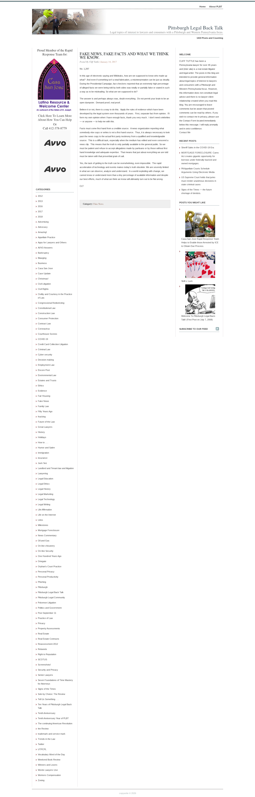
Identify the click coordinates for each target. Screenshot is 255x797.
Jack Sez (42, 463)
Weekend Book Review (49, 759)
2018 (40, 216)
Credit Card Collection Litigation (53, 344)
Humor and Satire (46, 447)
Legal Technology (46, 499)
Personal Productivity (48, 577)
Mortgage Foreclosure (48, 530)
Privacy (41, 623)
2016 (40, 206)
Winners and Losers (47, 765)
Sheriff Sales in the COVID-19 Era (197, 147)
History (41, 432)
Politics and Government (50, 608)
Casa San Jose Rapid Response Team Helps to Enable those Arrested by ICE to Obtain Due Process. (200, 242)
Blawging (42, 258)
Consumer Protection (48, 318)
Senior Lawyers (45, 675)
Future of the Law (46, 422)
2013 (40, 201)
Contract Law (44, 323)
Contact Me (184, 132)
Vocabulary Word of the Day (51, 754)
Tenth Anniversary (46, 713)
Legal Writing (44, 504)
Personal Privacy (46, 571)
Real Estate (43, 633)
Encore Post (44, 370)
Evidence (42, 391)
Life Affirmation (45, 509)
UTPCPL (42, 749)
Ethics (41, 385)
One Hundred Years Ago (49, 556)
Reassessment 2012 (48, 644)
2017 (40, 211)
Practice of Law (45, 618)
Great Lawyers (45, 427)
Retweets (42, 649)
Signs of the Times (47, 689)
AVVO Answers (45, 247)
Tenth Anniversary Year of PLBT (53, 718)
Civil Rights (43, 289)
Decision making (46, 360)
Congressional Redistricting (51, 303)
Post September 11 (47, 613)
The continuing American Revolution (55, 723)
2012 (40, 196)
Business (42, 263)
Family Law (43, 406)
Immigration (43, 453)
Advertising (43, 222)
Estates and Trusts (47, 380)
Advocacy (43, 227)
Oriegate (42, 561)
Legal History (44, 489)
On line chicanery (46, 546)
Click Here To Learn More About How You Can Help (55, 117)
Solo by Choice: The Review (51, 694)
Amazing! (42, 232)
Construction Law (46, 313)
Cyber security (45, 354)
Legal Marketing (45, 494)
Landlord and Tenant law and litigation (56, 468)
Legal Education (45, 478)
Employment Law (46, 365)
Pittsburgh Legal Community (51, 597)
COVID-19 (43, 339)
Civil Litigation (44, 284)
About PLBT (215, 6)
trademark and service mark (51, 734)
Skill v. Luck (187, 281)
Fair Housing (44, 396)
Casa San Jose (45, 268)
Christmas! (43, 278)
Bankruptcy (43, 253)
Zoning (41, 780)
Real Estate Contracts (48, 639)
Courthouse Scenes (47, 334)
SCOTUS (42, 659)
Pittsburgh (43, 587)
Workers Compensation (49, 775)
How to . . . (43, 442)
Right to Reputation (47, 654)
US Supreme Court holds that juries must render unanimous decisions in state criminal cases (198, 181)
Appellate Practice (46, 237)
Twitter (41, 744)
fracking (42, 416)
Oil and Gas (43, 540)
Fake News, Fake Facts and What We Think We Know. (124, 55)
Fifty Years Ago (45, 411)
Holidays (42, 437)
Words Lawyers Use (48, 770)
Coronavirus (44, 329)
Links (40, 520)
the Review (43, 728)
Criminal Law (44, 349)
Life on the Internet (47, 515)
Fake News (43, 401)
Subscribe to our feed (193, 329)
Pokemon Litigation (47, 602)
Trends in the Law (46, 739)
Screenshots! (44, 664)
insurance (42, 458)
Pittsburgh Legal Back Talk (195, 27)
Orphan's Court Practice (49, 566)
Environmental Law (47, 375)
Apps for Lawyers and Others (52, 242)
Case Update (44, 273)
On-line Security (45, 551)
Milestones (43, 525)
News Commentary (47, 535)
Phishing (42, 582)
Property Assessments (49, 628)
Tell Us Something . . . (48, 699)
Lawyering (43, 473)
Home (202, 6)
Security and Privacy (48, 670)
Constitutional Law (46, 308)
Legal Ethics (44, 484)
